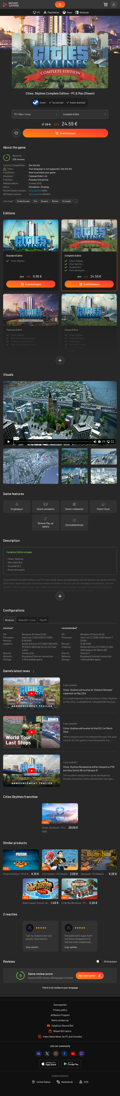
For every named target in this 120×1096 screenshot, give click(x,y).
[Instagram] (56, 1054)
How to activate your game (42, 172)
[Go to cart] (106, 4)
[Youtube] (73, 1054)
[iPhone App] (49, 1064)
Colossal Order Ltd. (38, 176)
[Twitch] (81, 1054)
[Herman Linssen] (68, 928)
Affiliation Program (60, 1015)
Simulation (34, 186)
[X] (47, 1054)
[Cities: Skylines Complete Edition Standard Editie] (30, 250)
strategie (66, 201)
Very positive (35, 190)
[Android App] (71, 1064)
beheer (55, 201)
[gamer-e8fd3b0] (30, 928)
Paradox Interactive (38, 179)
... (76, 201)
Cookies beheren (60, 1075)
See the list (34, 165)
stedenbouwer (23, 201)
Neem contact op (60, 1020)
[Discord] (38, 1054)
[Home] (11, 4)
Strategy (45, 186)
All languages (110, 961)
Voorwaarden (60, 1004)
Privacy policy (60, 1009)
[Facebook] (64, 1054)
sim (35, 201)
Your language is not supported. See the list (50, 168)
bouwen (44, 201)
